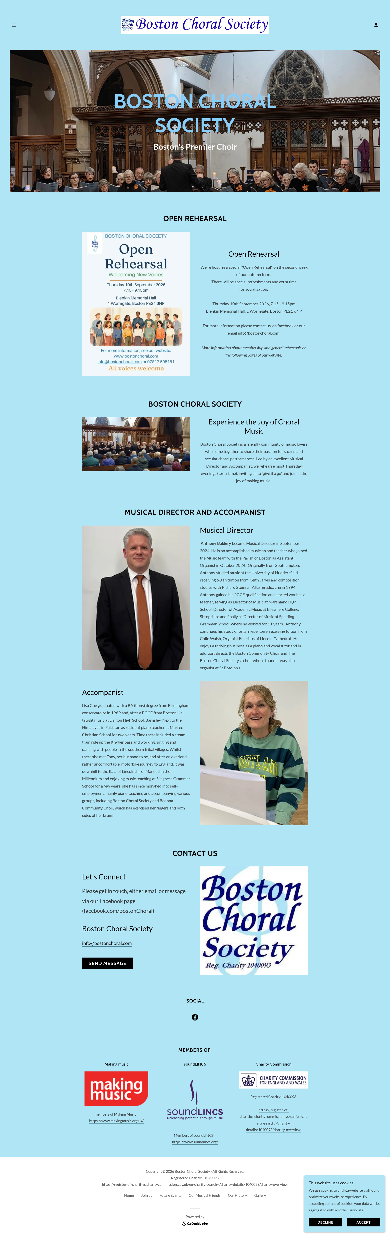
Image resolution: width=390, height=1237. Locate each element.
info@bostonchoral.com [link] (107, 943)
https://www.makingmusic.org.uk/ (116, 1120)
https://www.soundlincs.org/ (195, 1142)
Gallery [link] (260, 1195)
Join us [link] (146, 1195)
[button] (14, 25)
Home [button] (129, 1195)
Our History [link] (237, 1195)
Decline (325, 1222)
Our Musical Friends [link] (205, 1195)
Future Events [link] (170, 1195)
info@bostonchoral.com (258, 333)
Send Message (107, 963)
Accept (363, 1222)
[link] (195, 24)
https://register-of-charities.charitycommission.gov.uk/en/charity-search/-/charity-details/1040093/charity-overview (195, 1184)
